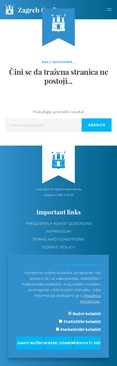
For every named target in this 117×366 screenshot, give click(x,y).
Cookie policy (58, 247)
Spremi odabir (58, 343)
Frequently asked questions (58, 223)
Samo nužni (30, 343)
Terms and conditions (58, 239)
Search (96, 125)
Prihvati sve (87, 343)
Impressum (58, 231)
